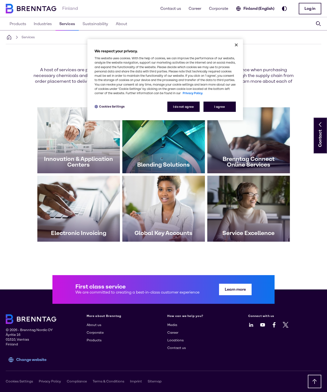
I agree (219, 107)
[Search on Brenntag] (318, 23)
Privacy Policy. (193, 93)
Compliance (77, 381)
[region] (165, 79)
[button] (310, 8)
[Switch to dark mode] (284, 8)
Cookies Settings (112, 106)
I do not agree (183, 107)
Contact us (170, 8)
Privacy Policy (50, 381)
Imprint (136, 381)
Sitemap (155, 381)
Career (195, 8)
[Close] (236, 45)
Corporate (218, 8)
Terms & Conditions (108, 381)
